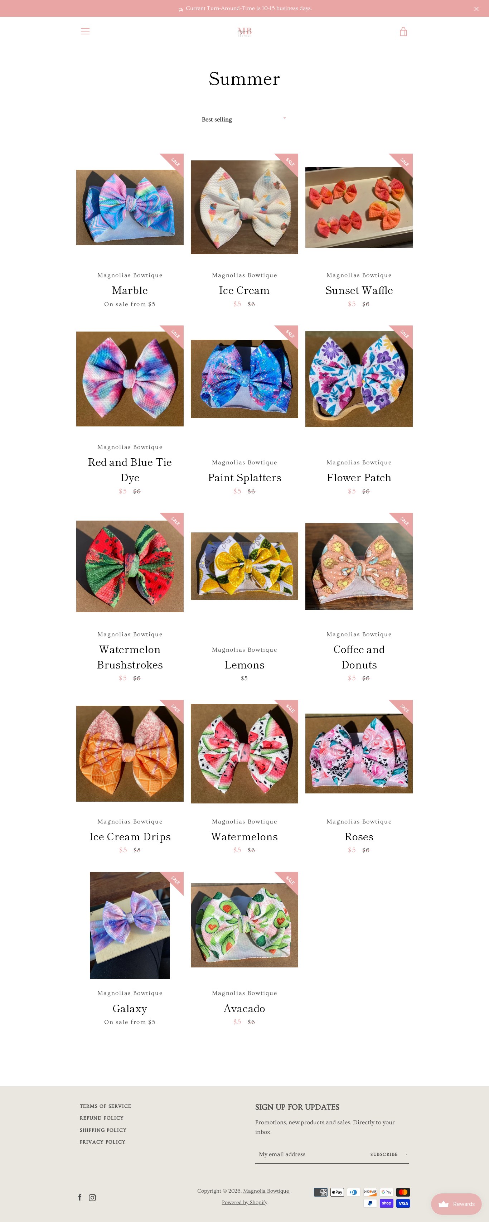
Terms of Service (105, 1106)
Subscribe (385, 1154)
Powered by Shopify (244, 1202)
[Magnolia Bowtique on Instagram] (92, 1196)
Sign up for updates (297, 1107)
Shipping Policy (103, 1130)
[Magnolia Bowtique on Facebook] (79, 1196)
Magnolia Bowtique (266, 1191)
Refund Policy (102, 1118)
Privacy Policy (103, 1142)
